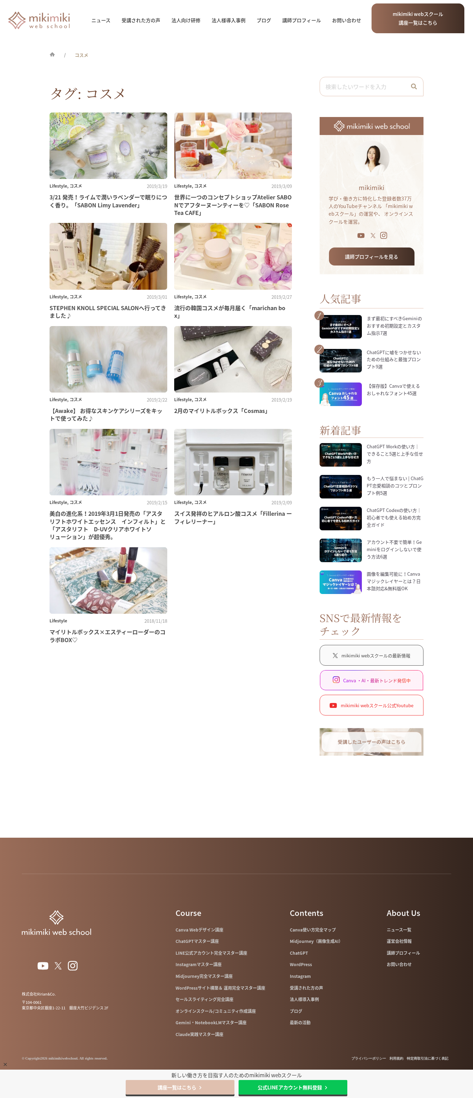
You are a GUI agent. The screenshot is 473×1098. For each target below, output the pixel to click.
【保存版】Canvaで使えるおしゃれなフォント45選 (393, 389)
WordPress (301, 964)
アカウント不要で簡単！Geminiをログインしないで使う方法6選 (394, 549)
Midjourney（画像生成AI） (316, 941)
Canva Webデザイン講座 (199, 930)
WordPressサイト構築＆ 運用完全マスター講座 (220, 988)
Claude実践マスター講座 (199, 1034)
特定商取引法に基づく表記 (427, 1058)
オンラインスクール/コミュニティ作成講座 (216, 1011)
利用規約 (396, 1058)
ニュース (100, 20)
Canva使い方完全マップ (313, 930)
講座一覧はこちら (177, 1087)
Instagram (300, 976)
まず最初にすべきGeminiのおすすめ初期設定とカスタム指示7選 (394, 325)
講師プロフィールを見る (371, 256)
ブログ (264, 20)
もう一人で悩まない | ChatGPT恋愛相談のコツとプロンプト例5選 (395, 485)
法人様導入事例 (229, 20)
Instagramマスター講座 (199, 964)
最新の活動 (300, 1022)
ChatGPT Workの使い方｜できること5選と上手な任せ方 (395, 453)
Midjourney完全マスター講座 (204, 976)
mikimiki (371, 187)
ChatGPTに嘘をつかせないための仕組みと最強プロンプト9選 (394, 359)
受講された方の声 (141, 20)
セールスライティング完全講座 (204, 999)
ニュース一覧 (399, 930)
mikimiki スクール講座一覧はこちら (418, 18)
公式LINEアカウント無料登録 (290, 1087)
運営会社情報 (399, 941)
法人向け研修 (185, 20)
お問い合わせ (346, 20)
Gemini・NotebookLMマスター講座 (211, 1022)
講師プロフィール (301, 20)
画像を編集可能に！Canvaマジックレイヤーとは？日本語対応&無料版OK (394, 581)
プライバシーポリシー (368, 1058)
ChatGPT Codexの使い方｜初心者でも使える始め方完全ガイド (394, 517)
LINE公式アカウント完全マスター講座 (211, 953)
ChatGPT (299, 953)
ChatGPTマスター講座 (197, 941)
